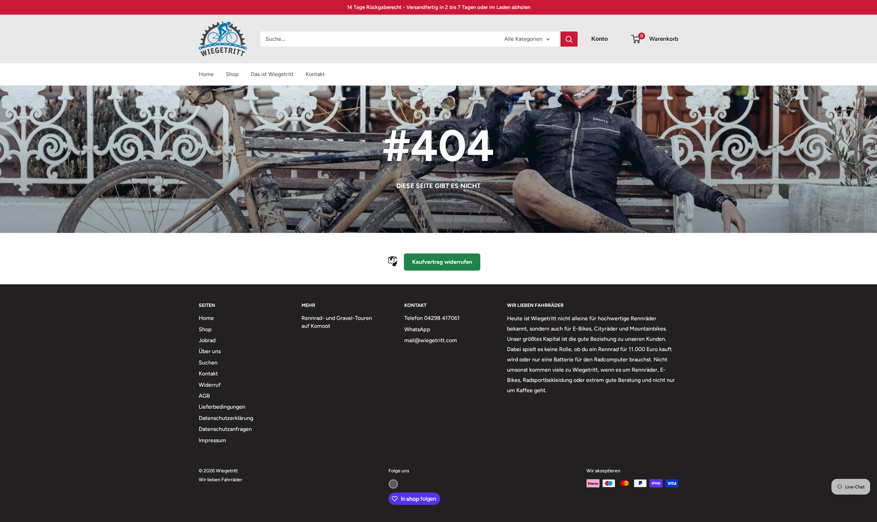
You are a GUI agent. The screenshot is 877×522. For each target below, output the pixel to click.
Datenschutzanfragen (225, 429)
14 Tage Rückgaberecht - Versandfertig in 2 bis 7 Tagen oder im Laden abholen (438, 7)
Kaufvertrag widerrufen (442, 262)
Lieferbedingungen (222, 406)
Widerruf (210, 385)
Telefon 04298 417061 (432, 318)
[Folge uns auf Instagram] (393, 484)
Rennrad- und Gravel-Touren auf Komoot (336, 322)
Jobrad (207, 340)
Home (206, 74)
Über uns (210, 351)
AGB (204, 396)
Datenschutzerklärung (226, 418)
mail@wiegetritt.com (430, 340)
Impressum (212, 440)
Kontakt (315, 74)
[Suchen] (569, 39)
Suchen (208, 362)
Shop (232, 74)
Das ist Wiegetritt (272, 74)
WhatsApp (417, 329)
